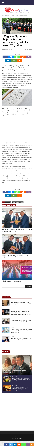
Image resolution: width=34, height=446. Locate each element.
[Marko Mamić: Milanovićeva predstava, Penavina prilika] (17, 365)
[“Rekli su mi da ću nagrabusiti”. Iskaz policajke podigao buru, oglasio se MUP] (5, 303)
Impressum (22, 436)
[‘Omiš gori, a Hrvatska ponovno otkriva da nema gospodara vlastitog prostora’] (7, 388)
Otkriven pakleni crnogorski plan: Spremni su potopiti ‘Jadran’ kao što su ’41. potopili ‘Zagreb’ (21, 331)
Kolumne (14, 376)
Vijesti (12, 300)
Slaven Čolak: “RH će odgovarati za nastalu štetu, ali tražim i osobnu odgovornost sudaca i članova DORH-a (21, 313)
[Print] (19, 60)
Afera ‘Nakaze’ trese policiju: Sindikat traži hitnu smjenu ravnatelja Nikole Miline (21, 321)
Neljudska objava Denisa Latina (11, 281)
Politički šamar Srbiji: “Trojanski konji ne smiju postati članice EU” (21, 339)
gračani (8, 202)
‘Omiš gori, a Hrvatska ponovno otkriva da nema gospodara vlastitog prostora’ (20, 388)
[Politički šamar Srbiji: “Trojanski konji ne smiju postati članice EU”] (5, 339)
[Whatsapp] (17, 57)
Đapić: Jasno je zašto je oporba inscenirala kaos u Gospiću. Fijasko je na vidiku (21, 379)
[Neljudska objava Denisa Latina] (17, 270)
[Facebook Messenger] (11, 57)
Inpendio (19, 439)
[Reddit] (23, 57)
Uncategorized (24, 309)
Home (3, 15)
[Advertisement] (17, 129)
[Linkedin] (8, 60)
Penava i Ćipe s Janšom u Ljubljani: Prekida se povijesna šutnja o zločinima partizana (16, 256)
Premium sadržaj (15, 309)
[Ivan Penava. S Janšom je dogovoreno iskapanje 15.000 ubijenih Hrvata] (17, 218)
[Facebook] (5, 57)
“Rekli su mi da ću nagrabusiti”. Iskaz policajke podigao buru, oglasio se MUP (21, 303)
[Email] (14, 60)
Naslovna (7, 15)
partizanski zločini (17, 202)
